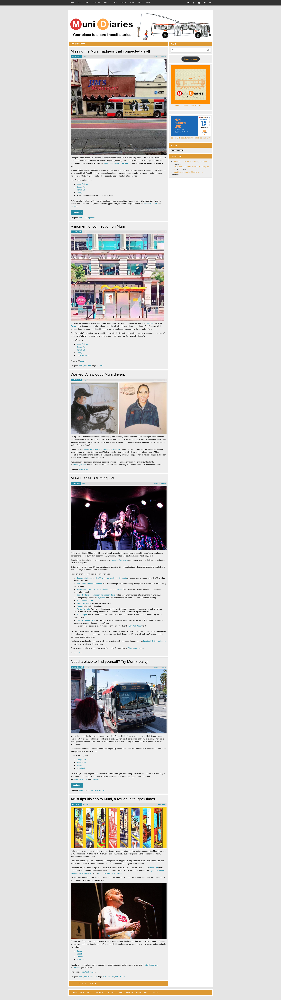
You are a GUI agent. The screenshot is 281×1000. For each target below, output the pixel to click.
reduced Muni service (120, 560)
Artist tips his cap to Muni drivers (89, 584)
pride (123, 977)
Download (81, 190)
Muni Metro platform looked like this (117, 163)
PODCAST (107, 3)
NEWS (132, 3)
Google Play (81, 187)
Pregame (80, 606)
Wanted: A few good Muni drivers (98, 374)
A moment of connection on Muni (98, 226)
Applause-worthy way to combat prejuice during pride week (99, 589)
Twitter (154, 204)
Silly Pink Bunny (135, 626)
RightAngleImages (88, 972)
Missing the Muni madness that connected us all (110, 51)
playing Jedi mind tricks (112, 449)
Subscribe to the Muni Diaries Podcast (186, 106)
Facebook (147, 204)
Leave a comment (159, 57)
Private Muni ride (83, 609)
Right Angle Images (135, 648)
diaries (81, 218)
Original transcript (83, 355)
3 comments (161, 804)
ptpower (83, 361)
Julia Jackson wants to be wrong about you (190, 161)
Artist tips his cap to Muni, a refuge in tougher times (113, 799)
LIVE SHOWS (96, 3)
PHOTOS (123, 3)
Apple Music (81, 762)
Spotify (79, 193)
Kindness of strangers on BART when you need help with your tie (102, 578)
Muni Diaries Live (90, 977)
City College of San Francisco (110, 873)
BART (115, 3)
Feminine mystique (84, 603)
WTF (79, 3)
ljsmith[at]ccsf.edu (79, 465)
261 (91, 983)
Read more (77, 212)
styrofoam (101, 598)
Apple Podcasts (83, 184)
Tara (84, 57)
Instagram (74, 207)
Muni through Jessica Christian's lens (188, 172)
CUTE (86, 3)
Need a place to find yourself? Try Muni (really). (110, 661)
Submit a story (190, 59)
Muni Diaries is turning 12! (92, 478)
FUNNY (72, 3)
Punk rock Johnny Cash (86, 620)
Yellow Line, (153, 868)
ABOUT (148, 3)
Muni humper (82, 615)
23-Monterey (93, 790)
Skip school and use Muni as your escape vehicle (96, 595)
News (86, 469)
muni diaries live (108, 977)
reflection (87, 366)
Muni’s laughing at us (85, 600)
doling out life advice (92, 449)
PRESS (140, 3)
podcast (92, 218)
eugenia (86, 232)
